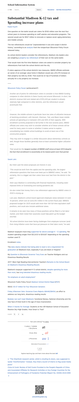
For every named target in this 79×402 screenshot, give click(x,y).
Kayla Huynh (12, 27)
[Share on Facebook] (18, 314)
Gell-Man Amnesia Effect (63, 9)
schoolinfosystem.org (39, 397)
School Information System (21, 4)
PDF (57, 282)
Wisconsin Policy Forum (17, 88)
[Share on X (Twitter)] (14, 314)
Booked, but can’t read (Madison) (21, 299)
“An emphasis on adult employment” (22, 277)
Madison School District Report (43, 282)
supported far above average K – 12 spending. (49, 232)
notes (18, 242)
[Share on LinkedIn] (22, 314)
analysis (30, 47)
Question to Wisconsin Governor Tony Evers (27, 254)
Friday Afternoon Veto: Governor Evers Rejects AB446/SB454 (31, 291)
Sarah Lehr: (12, 159)
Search (39, 9)
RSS (11, 9)
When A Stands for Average (18, 307)
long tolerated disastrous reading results (35, 272)
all (57, 353)
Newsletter (51, 9)
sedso (47, 322)
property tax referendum (29, 58)
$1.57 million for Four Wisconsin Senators (29, 287)
